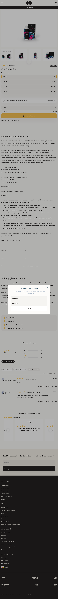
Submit (29, 309)
